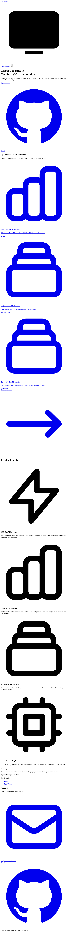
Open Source (8, 784)
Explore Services (5, 83)
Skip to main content (6, 1)
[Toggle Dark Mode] (11, 65)
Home (6, 781)
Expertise (6, 783)
